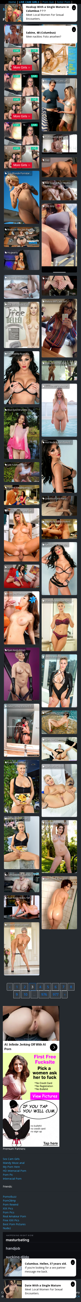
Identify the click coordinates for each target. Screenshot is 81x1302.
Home (12, 2)
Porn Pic (8, 1174)
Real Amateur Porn (14, 1216)
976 (44, 994)
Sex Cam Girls (11, 1159)
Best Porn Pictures (14, 1224)
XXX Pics (8, 1208)
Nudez (7, 1228)
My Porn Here (11, 1167)
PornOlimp (9, 1200)
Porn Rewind (10, 1204)
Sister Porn (63, 2)
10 (25, 994)
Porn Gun (48, 2)
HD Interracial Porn (14, 1170)
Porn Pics (8, 1212)
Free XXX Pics (11, 1220)
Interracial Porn (12, 1178)
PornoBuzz (9, 1196)
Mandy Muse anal (13, 1163)
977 (55, 994)
